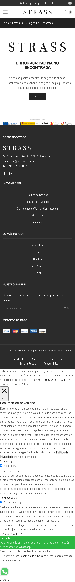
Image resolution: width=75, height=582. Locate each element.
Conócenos (55, 359)
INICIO (38, 96)
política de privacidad (34, 556)
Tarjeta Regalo (28, 363)
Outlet (37, 273)
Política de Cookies (37, 195)
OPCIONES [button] (51, 380)
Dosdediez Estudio (62, 350)
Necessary (10, 466)
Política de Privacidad (37, 202)
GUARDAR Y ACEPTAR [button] (11, 534)
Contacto (36, 359)
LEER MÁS (35, 380)
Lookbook (18, 359)
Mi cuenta (37, 215)
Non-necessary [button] (8, 497)
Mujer (37, 252)
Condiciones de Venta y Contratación (37, 208)
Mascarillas (37, 245)
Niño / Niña (37, 266)
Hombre (37, 259)
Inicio (6, 23)
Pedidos (37, 222)
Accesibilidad (51, 363)
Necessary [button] (6, 461)
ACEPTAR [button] (66, 380)
